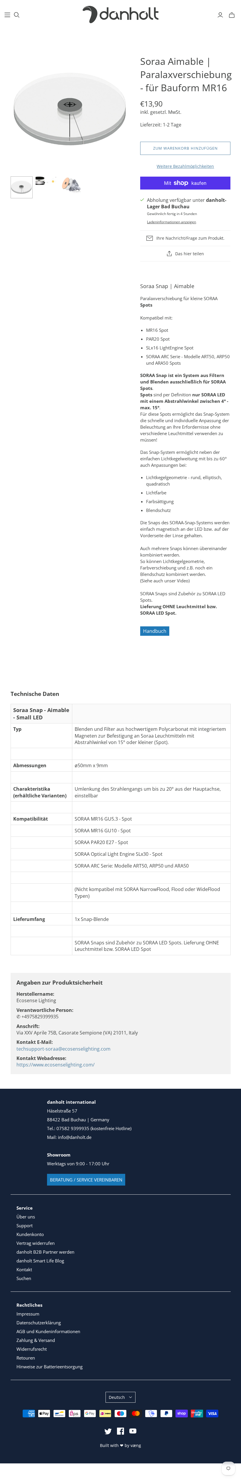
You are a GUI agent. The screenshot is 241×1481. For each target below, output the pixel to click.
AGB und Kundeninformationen (48, 1331)
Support (24, 1225)
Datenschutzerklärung (38, 1323)
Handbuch (154, 631)
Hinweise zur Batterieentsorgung (49, 1367)
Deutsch (117, 1397)
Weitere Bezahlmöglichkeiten (185, 166)
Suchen (23, 1278)
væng (135, 1445)
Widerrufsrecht (31, 1349)
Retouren (25, 1358)
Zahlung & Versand (35, 1340)
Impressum (27, 1314)
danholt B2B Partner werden (45, 1252)
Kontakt (24, 1269)
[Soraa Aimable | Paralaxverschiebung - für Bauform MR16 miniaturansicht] (22, 187)
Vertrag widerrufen (35, 1243)
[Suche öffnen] (17, 15)
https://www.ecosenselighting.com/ (55, 1064)
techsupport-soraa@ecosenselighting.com (63, 1049)
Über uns (25, 1217)
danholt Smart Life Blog (40, 1261)
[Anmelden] (220, 15)
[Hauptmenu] (7, 15)
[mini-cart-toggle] (232, 15)
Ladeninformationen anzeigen (171, 221)
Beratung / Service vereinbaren (86, 1180)
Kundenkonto (30, 1234)
